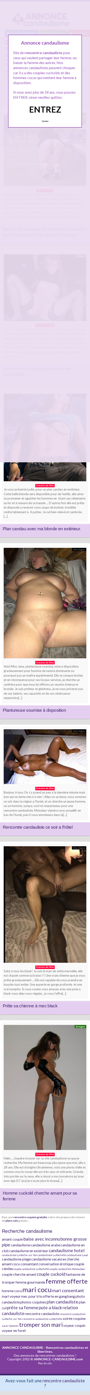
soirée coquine (74, 1318)
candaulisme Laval (77, 1255)
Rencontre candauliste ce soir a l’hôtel (37, 827)
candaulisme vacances (48, 1259)
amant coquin (12, 1239)
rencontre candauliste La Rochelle (42, 1318)
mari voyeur (11, 1296)
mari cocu (37, 1289)
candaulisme (20, 1245)
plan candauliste (62, 1301)
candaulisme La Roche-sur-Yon (19, 1255)
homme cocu (12, 1290)
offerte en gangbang (59, 1296)
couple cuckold (51, 1274)
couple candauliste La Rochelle (31, 1268)
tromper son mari (41, 1324)
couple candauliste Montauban (67, 1268)
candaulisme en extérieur (28, 1250)
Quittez (45, 121)
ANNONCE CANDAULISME (22, 1347)
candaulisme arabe (45, 1245)
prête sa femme (22, 1307)
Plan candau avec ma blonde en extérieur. (42, 528)
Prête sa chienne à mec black (30, 1005)
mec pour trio (31, 1296)
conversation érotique (56, 1264)
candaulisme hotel (66, 1250)
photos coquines (33, 1302)
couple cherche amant (19, 1274)
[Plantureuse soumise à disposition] (45, 604)
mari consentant (68, 1290)
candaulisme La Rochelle (52, 1255)
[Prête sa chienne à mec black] (45, 905)
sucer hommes (10, 1325)
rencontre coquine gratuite (30, 1217)
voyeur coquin (74, 1325)
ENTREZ (45, 109)
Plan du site (45, 1363)
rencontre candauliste (42, 1313)
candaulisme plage (16, 1259)
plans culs (12, 1220)
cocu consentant (25, 1264)
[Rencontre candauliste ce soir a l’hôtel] (45, 757)
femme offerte (67, 1281)
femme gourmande (30, 1282)
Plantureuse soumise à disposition (34, 710)
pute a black (50, 1307)
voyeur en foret (14, 1330)
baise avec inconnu (42, 1239)
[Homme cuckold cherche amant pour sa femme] (45, 1088)
